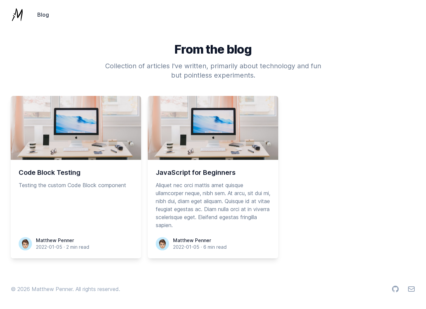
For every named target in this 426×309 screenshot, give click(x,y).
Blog (43, 14)
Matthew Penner (55, 240)
